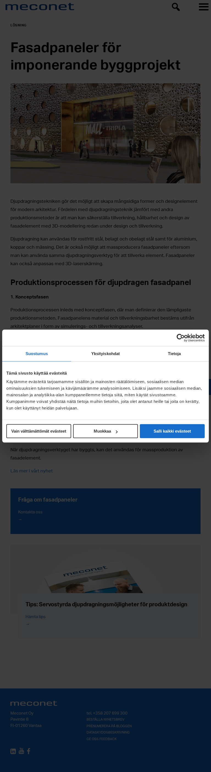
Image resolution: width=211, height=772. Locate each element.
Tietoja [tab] (174, 353)
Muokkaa (102, 431)
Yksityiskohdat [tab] (105, 353)
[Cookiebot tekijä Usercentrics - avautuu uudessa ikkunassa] (181, 338)
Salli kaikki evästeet (172, 431)
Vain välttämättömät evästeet (38, 431)
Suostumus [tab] (37, 353)
